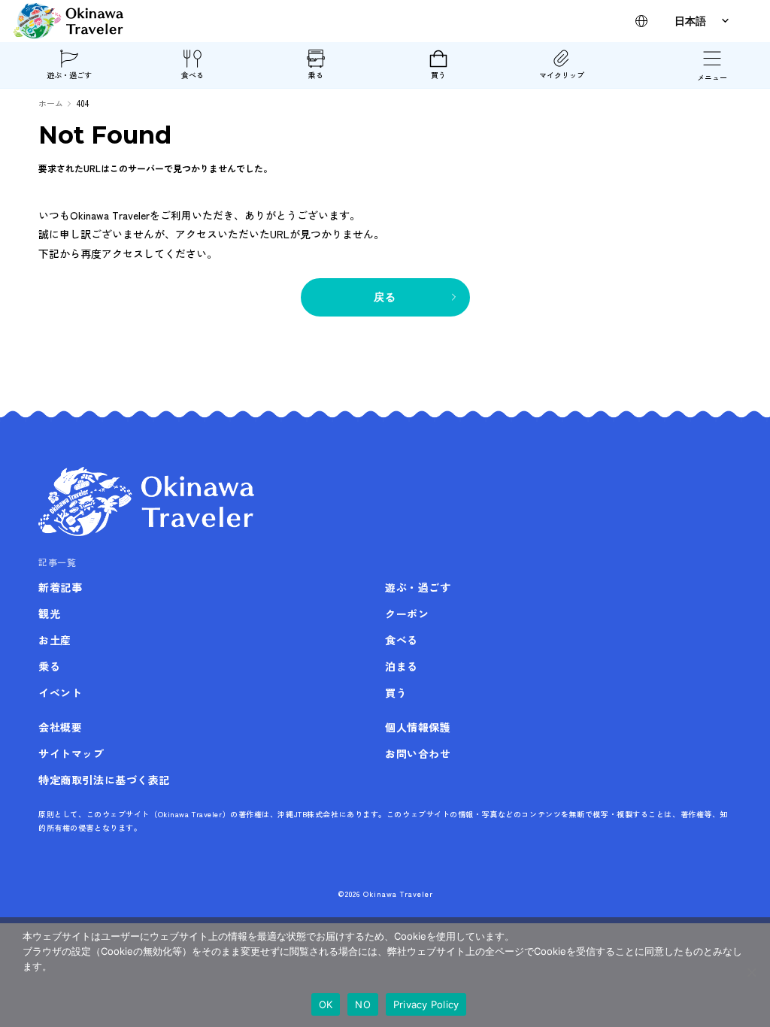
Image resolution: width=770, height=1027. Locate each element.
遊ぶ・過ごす (69, 74)
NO (363, 1004)
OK (326, 1004)
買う (438, 74)
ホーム (50, 103)
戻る (385, 297)
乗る (315, 74)
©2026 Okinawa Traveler (385, 893)
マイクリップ (561, 74)
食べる (192, 74)
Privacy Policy (426, 1004)
